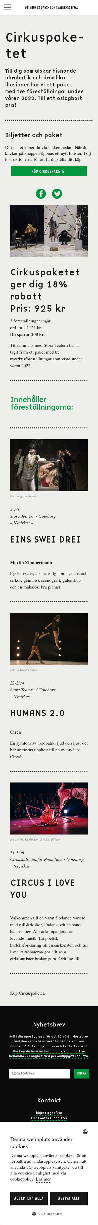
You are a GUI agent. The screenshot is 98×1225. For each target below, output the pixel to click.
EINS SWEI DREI (45, 540)
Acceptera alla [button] (29, 1198)
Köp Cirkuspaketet (49, 172)
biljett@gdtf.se (49, 1113)
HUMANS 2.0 (37, 714)
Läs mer (43, 1179)
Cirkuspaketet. (32, 993)
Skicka (81, 1073)
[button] (49, 1213)
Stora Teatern (56, 345)
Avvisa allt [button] (69, 1198)
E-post (14, 1066)
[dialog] (49, 1173)
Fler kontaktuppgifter (49, 1118)
